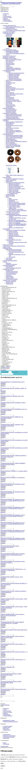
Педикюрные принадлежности (16, 236)
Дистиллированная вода (12, 272)
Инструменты (6, 228)
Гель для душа (9, 62)
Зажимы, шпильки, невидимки (13, 146)
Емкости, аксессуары (14, 189)
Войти (4, 742)
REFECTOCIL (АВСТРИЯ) (12, 51)
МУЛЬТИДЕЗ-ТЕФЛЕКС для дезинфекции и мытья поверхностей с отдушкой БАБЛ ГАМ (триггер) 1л (13, 531)
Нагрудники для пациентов (12, 99)
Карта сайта (6, 728)
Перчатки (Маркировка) (9, 108)
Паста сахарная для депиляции (13, 130)
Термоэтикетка (9, 283)
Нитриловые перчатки (11, 109)
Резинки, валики (10, 147)
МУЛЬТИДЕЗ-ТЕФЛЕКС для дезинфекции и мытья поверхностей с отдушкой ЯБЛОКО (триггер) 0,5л (13, 500)
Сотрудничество (7, 16)
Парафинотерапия (10, 194)
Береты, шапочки (10, 92)
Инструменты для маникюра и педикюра (15, 230)
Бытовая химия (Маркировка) (10, 260)
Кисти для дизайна (10, 195)
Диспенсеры (9, 102)
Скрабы (8, 65)
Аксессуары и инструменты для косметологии (14, 246)
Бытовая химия (9, 276)
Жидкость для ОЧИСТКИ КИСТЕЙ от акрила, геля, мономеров (18, 222)
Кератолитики (9, 181)
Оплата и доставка (7, 17)
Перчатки (8, 71)
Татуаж (5, 261)
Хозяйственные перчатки (12, 278)
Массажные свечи (10, 60)
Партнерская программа (8, 736)
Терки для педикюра (13, 191)
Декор (7, 197)
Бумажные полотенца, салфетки (13, 101)
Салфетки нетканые (10, 82)
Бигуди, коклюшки (10, 142)
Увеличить (3, 384)
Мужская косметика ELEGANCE (14, 249)
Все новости (3, 369)
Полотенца (8, 84)
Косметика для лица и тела (9, 55)
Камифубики (12, 200)
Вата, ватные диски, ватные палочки (14, 93)
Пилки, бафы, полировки (15, 192)
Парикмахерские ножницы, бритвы (14, 135)
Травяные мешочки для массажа (13, 69)
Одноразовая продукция (9, 70)
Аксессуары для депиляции (12, 128)
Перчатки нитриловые (14, 75)
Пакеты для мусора (10, 104)
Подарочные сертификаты (9, 735)
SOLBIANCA (9, 34)
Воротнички (9, 86)
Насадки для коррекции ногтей (16, 186)
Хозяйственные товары (8, 269)
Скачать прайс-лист (7, 21)
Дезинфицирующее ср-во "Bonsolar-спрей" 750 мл (12, 396)
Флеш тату (8, 263)
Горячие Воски (9, 124)
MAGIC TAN (9, 35)
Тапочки (8, 91)
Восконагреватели (10, 132)
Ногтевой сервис (7, 177)
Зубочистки (9, 275)
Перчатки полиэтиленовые (15, 79)
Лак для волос (9, 258)
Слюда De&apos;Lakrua (14, 205)
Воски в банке (9, 129)
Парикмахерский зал (8, 134)
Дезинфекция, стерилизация (10, 113)
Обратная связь (6, 19)
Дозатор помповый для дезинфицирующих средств (12, 381)
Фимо (10, 198)
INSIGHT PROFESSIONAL (9, 25)
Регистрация (6, 744)
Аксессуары (9, 259)
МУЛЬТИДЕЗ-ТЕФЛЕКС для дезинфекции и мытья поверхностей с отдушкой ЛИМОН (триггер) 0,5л (13, 523)
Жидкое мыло (9, 270)
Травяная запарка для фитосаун (13, 68)
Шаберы (11, 237)
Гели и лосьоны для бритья (15, 250)
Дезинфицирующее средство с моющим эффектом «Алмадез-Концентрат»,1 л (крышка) (12, 622)
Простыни (8, 81)
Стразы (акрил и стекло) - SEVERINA (18, 210)
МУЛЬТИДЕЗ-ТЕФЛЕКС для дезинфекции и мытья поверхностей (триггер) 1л (13, 484)
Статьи (5, 14)
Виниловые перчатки (11, 110)
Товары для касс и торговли (10, 280)
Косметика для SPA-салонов (10, 58)
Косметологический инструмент (13, 239)
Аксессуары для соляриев (9, 31)
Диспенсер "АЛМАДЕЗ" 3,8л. (8, 667)
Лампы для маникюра (11, 180)
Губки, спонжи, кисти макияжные (14, 137)
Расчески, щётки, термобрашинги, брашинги (16, 141)
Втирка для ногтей (13, 199)
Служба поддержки (7, 726)
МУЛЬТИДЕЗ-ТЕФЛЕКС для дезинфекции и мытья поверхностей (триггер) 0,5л (13, 492)
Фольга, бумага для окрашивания (14, 80)
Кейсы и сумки (6, 247)
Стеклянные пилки (13, 193)
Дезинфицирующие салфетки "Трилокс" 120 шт (12, 576)
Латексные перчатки (11, 112)
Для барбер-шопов (7, 248)
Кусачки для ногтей (13, 232)
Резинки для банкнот (11, 281)
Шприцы (8, 96)
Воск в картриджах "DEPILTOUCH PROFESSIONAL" (14, 122)
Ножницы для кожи (13, 233)
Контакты (5, 18)
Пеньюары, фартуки (11, 87)
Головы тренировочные (11, 140)
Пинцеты (11, 241)
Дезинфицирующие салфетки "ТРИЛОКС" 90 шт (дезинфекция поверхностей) (12, 425)
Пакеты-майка (9, 107)
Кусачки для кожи (13, 231)
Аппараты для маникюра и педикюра (15, 178)
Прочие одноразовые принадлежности (15, 88)
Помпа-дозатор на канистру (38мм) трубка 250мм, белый (14, 629)
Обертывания (9, 66)
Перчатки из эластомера (14, 74)
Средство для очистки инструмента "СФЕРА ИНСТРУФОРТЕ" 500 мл (11, 674)
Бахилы (8, 85)
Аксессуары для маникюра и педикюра (15, 182)
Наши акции (6, 738)
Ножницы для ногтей (14, 235)
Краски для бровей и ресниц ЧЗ (13, 267)
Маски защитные (10, 97)
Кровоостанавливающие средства (14, 114)
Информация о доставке (8, 720)
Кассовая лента (9, 282)
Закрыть (2, 765)
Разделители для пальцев (15, 187)
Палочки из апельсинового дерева (17, 188)
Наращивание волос (11, 139)
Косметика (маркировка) (9, 265)
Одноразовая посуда (11, 106)
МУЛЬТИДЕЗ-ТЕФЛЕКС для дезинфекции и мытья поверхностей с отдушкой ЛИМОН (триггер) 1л (13, 515)
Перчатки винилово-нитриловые (16, 73)
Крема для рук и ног (8, 244)
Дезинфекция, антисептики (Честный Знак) (13, 119)
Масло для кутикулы (14, 213)
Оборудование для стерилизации (14, 115)
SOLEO (8, 48)
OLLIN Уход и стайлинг (11, 29)
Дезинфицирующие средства (13, 118)
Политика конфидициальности (10, 721)
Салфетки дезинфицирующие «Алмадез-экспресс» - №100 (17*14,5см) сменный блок (13, 615)
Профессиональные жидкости (13, 214)
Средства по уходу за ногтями (13, 211)
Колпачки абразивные (14, 184)
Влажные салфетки (10, 90)
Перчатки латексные (14, 76)
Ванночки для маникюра (15, 183)
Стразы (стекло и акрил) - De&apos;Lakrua (15, 207)
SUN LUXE (8, 36)
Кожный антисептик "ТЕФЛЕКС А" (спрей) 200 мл (13, 477)
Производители (7, 734)
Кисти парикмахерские (11, 143)
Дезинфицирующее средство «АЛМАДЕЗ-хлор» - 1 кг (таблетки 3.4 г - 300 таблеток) (13, 570)
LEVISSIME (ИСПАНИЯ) (12, 52)
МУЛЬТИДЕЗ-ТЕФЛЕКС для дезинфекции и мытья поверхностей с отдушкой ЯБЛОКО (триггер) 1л (13, 508)
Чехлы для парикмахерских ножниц (14, 136)
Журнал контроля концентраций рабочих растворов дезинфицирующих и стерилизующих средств (13, 554)
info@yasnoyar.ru (4, 11)
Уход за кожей (12, 257)
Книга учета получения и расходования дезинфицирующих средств (10, 546)
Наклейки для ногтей (14, 202)
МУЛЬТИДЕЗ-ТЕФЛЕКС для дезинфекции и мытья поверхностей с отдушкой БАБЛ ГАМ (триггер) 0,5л (13, 539)
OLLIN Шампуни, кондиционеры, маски (15, 30)
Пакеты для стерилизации (12, 117)
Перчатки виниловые (14, 77)
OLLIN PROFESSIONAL (9, 28)
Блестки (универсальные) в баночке (17, 203)
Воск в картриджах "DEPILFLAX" (14, 131)
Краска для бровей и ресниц (10, 49)
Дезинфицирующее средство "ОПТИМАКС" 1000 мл (13, 402)
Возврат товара (6, 727)
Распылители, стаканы (11, 165)
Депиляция (6, 120)
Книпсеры (11, 238)
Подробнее (3, 383)
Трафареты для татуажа (11, 264)
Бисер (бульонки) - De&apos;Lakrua (17, 204)
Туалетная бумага (10, 98)
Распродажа (6, 13)
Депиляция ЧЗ (9, 266)
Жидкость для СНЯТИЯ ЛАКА (16, 227)
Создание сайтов (4, 746)
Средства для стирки (11, 274)
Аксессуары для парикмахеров (13, 145)
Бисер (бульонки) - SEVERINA (16, 209)
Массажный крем (10, 64)
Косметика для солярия (8, 33)
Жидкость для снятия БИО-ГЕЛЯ (16, 220)
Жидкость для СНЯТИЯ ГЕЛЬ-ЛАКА (18, 224)
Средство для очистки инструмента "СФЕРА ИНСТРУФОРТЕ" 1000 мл (11, 682)
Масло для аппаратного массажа (13, 59)
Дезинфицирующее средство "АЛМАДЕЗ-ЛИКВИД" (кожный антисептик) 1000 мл (13, 464)
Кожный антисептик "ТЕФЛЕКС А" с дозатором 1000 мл (14, 471)
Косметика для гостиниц (9, 57)
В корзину (3, 385)
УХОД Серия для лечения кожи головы (15, 26)
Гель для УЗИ (9, 103)
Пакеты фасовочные (11, 95)
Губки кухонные (10, 277)
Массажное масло (10, 63)
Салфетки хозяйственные (12, 271)
